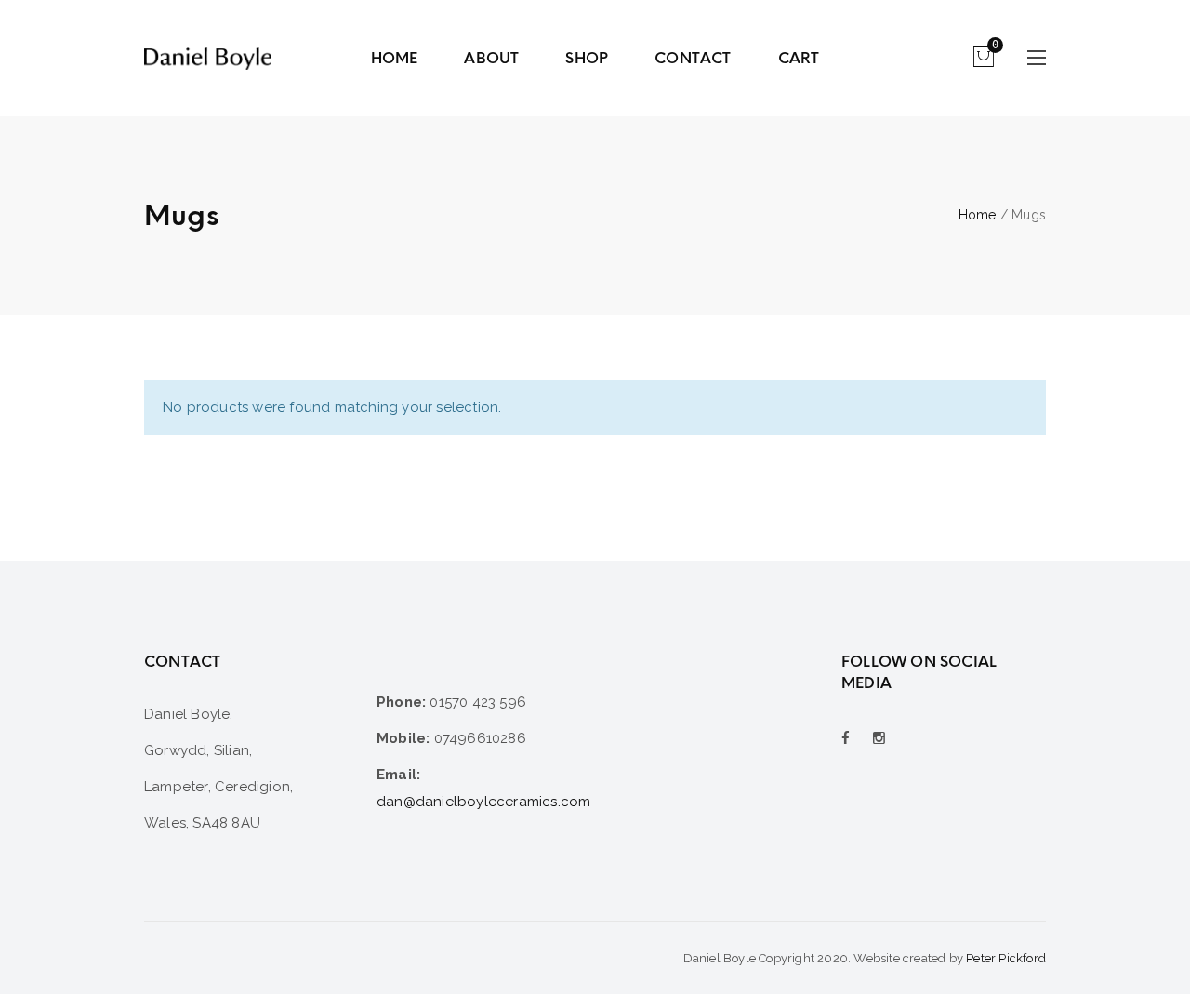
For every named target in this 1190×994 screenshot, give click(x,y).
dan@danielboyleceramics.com (483, 801)
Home (978, 214)
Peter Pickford (1006, 958)
